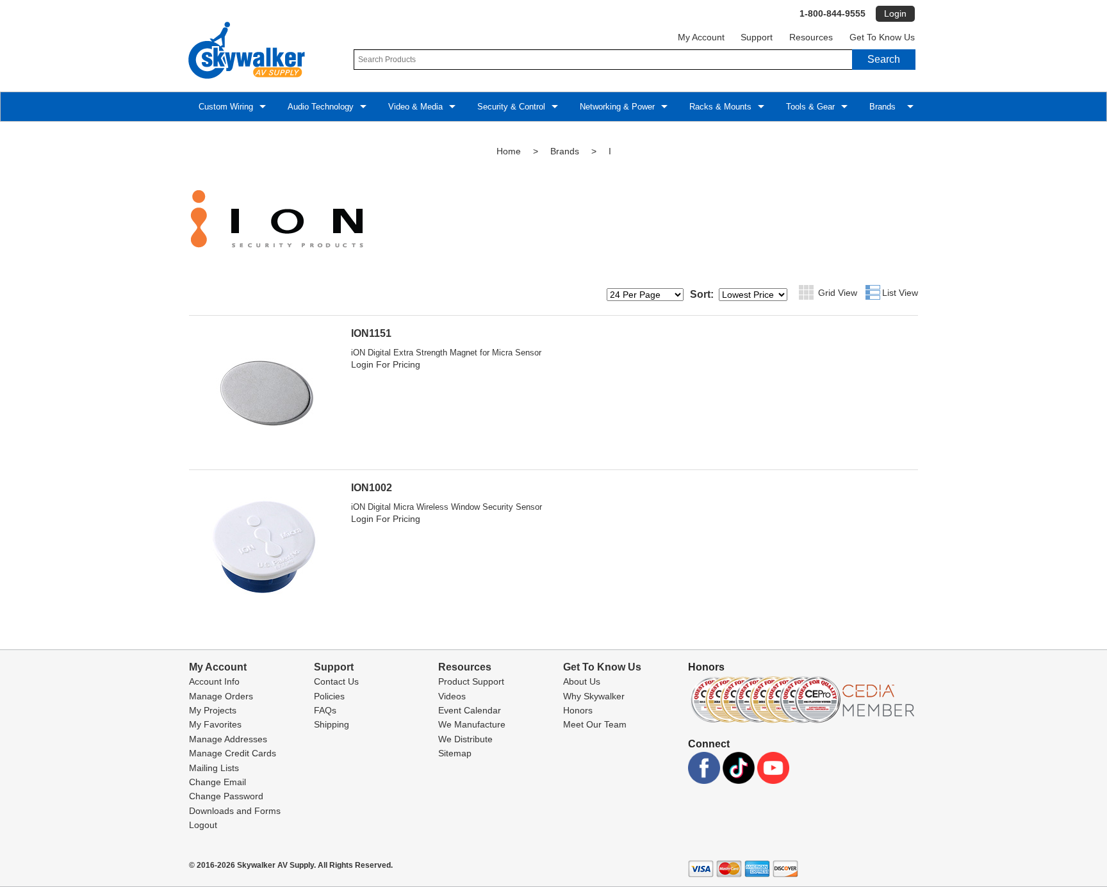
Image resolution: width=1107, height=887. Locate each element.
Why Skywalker (594, 696)
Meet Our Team (595, 724)
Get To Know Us (882, 37)
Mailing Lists (214, 768)
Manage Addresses (228, 739)
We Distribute (465, 739)
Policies (329, 696)
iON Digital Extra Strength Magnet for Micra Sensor (446, 352)
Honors (578, 710)
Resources (811, 37)
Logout (203, 825)
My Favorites (215, 724)
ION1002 (371, 487)
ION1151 (371, 333)
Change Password (226, 796)
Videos (452, 696)
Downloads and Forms (235, 811)
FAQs (325, 710)
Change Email (217, 782)
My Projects (212, 710)
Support (757, 37)
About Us (581, 681)
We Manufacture (471, 724)
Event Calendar (469, 710)
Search (883, 59)
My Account (701, 37)
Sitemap (455, 753)
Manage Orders (221, 696)
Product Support (471, 681)
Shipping (331, 724)
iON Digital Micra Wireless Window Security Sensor (446, 507)
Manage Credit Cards (232, 753)
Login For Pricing (385, 364)
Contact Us (336, 681)
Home (508, 151)
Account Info (214, 681)
